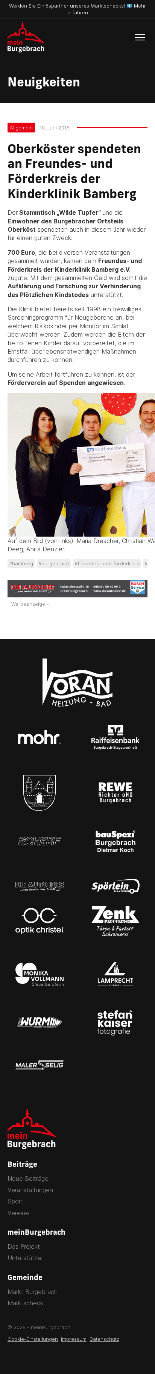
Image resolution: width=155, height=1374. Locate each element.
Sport (15, 1201)
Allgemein (21, 128)
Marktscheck (25, 1303)
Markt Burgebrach (33, 1292)
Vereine (18, 1213)
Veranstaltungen (30, 1190)
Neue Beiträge (28, 1178)
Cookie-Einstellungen (33, 1339)
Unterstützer (25, 1258)
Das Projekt (24, 1246)
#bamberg (21, 563)
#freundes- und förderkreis (106, 563)
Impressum (74, 1339)
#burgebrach (53, 563)
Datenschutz (104, 1339)
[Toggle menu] (139, 37)
